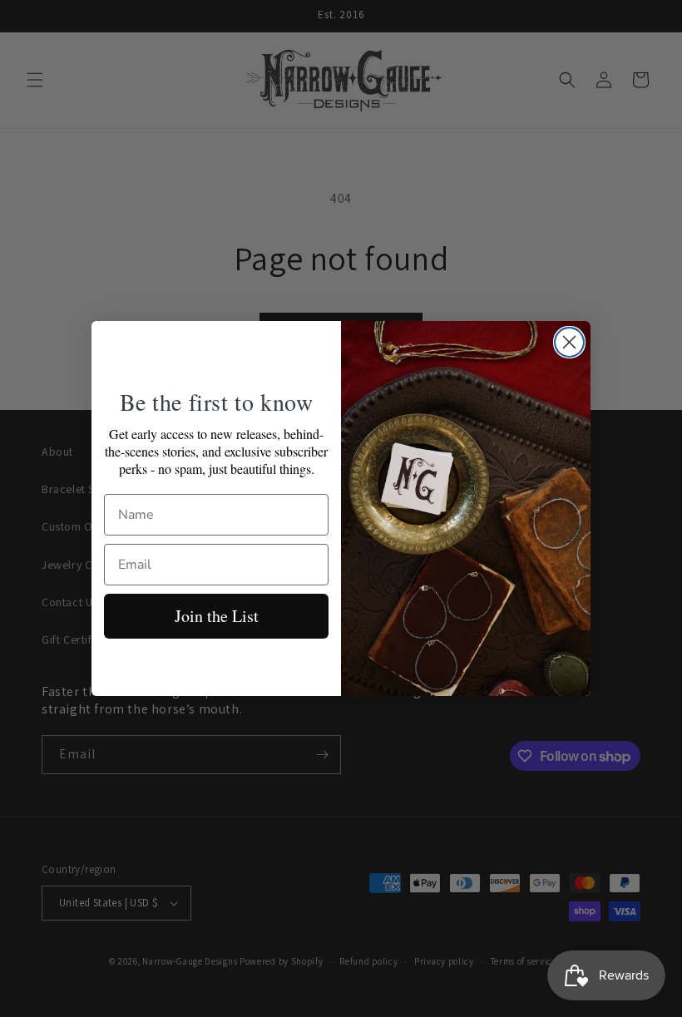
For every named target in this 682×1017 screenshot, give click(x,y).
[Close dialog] (569, 342)
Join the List (217, 616)
